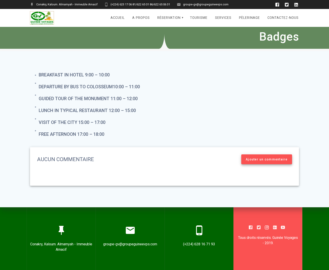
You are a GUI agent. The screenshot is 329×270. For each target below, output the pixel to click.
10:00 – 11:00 (126, 86)
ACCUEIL (118, 18)
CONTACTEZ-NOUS (283, 18)
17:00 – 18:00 (90, 134)
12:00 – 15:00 (122, 110)
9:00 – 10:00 (97, 75)
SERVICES (223, 18)
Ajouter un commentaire (267, 159)
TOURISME (198, 18)
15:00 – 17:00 (91, 122)
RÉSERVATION (169, 18)
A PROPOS (141, 18)
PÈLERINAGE (249, 18)
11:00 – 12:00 (124, 98)
